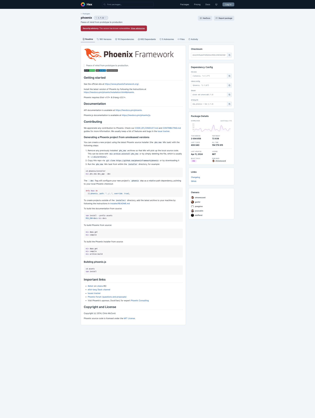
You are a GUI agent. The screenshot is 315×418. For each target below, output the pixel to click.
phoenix (86, 17)
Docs (207, 4)
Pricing (197, 4)
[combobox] (128, 4)
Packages (184, 4)
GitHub (193, 181)
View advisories (138, 28)
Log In (228, 4)
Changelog (195, 177)
